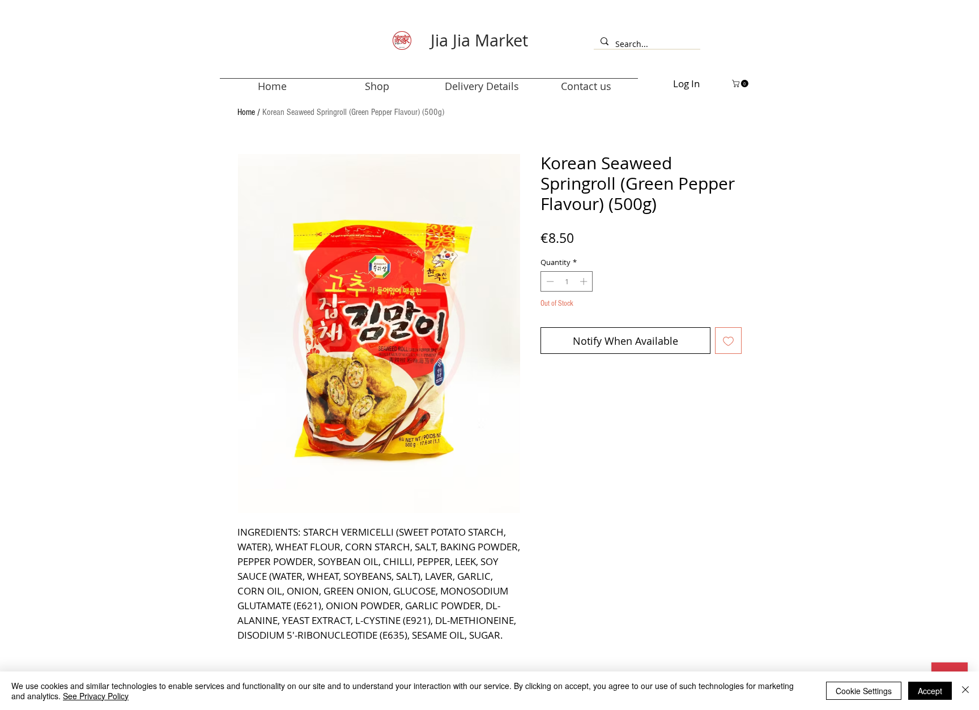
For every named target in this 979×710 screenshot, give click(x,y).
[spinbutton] (567, 281)
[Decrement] (549, 281)
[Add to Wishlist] (728, 340)
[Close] (965, 691)
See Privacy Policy (96, 696)
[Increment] (584, 281)
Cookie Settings (864, 690)
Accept (930, 690)
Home (246, 112)
